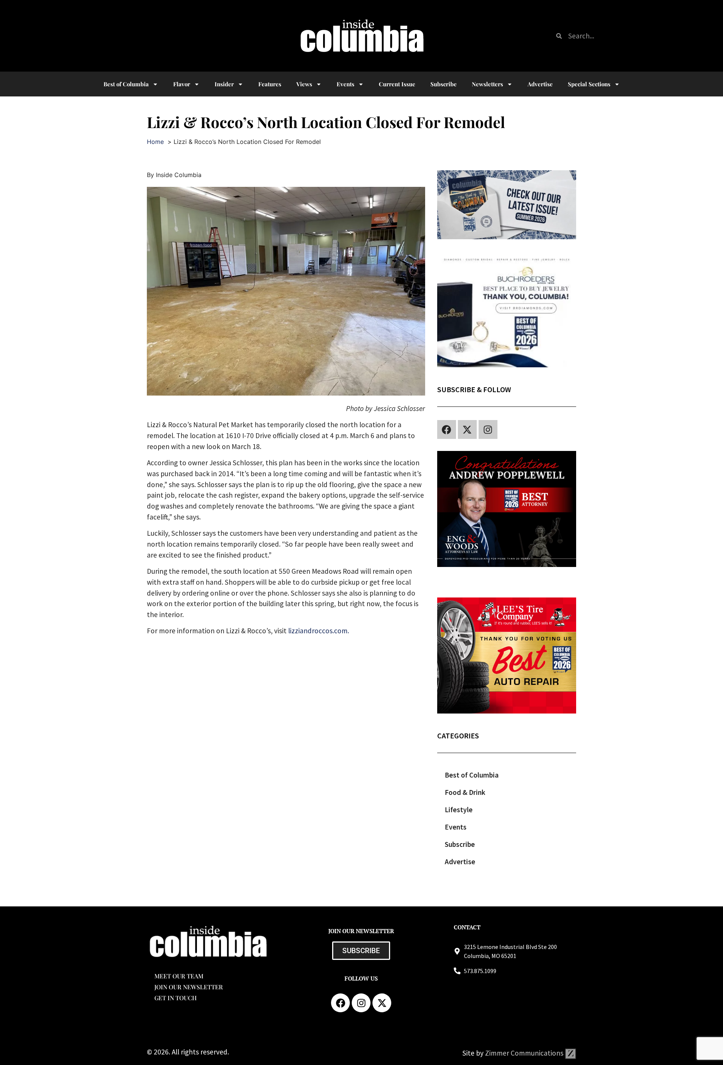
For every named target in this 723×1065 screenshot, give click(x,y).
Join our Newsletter (188, 987)
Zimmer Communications (525, 1052)
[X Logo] (467, 429)
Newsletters (487, 84)
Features (269, 84)
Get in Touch (175, 998)
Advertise (540, 84)
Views (304, 84)
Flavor (181, 84)
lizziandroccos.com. (318, 630)
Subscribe (443, 84)
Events (345, 84)
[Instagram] (488, 429)
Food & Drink (465, 792)
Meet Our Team (178, 976)
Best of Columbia (472, 774)
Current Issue (397, 84)
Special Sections (589, 84)
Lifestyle (459, 809)
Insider (224, 84)
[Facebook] (446, 429)
